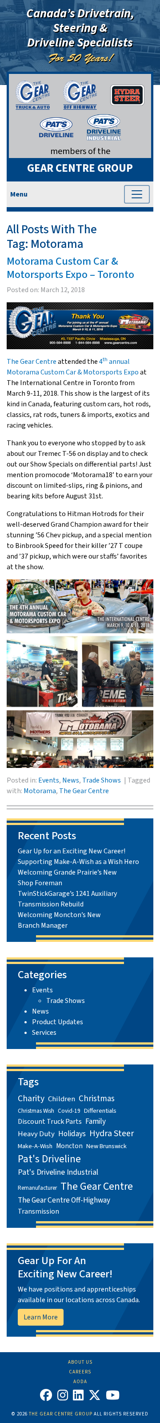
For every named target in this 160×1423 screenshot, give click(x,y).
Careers (80, 1372)
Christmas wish (36, 1111)
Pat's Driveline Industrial (58, 1172)
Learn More (41, 1317)
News (70, 780)
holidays (72, 1133)
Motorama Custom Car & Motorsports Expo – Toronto (70, 268)
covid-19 (69, 1111)
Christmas (97, 1099)
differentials (100, 1110)
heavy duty (36, 1134)
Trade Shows (101, 780)
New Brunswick (106, 1146)
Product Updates (57, 1022)
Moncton (69, 1146)
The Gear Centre (31, 361)
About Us (80, 1362)
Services (44, 1032)
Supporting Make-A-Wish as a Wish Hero (78, 862)
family (95, 1121)
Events (48, 780)
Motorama (40, 791)
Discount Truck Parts (50, 1121)
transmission (38, 1211)
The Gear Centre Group (60, 1414)
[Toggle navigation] (137, 194)
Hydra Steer (111, 1133)
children (61, 1099)
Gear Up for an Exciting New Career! (71, 851)
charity (31, 1098)
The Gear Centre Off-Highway (64, 1200)
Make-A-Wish (35, 1146)
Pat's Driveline (49, 1159)
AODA (80, 1381)
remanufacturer (37, 1188)
